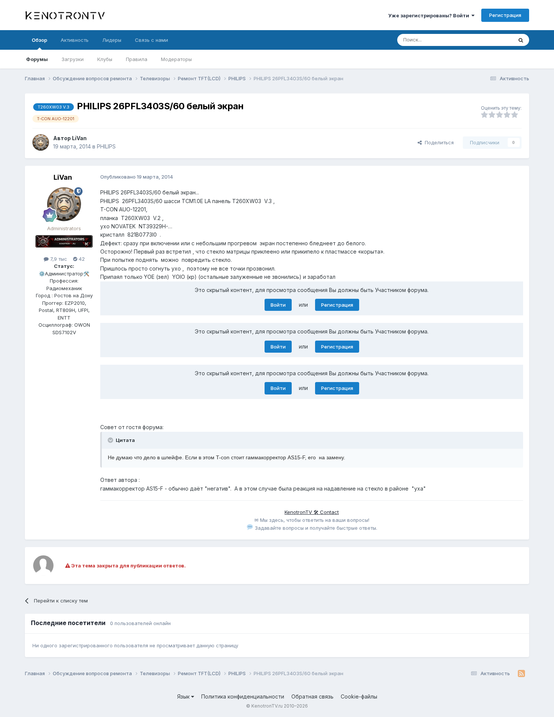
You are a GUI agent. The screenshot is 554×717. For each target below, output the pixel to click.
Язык (184, 696)
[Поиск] (521, 40)
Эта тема (492, 40)
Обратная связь (312, 696)
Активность (75, 40)
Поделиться (438, 142)
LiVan (79, 138)
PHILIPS (106, 146)
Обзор (39, 40)
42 (81, 259)
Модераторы (176, 59)
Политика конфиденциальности (242, 696)
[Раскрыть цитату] (111, 440)
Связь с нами (151, 40)
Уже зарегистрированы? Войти (429, 15)
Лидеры (111, 40)
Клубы (104, 59)
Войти (278, 305)
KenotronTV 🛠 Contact (312, 512)
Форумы (37, 59)
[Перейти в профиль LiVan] (40, 142)
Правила (136, 59)
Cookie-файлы (359, 696)
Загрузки (72, 59)
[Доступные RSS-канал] (521, 673)
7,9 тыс (58, 259)
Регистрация (505, 15)
